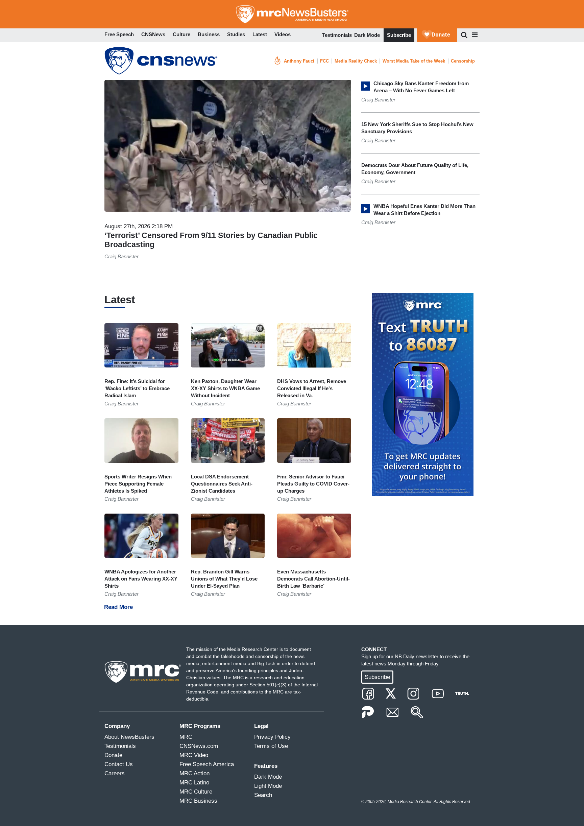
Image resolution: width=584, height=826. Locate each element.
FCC (324, 61)
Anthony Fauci (299, 61)
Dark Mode (367, 35)
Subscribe (399, 35)
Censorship (463, 61)
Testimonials (337, 35)
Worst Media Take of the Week (414, 61)
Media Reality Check (356, 61)
